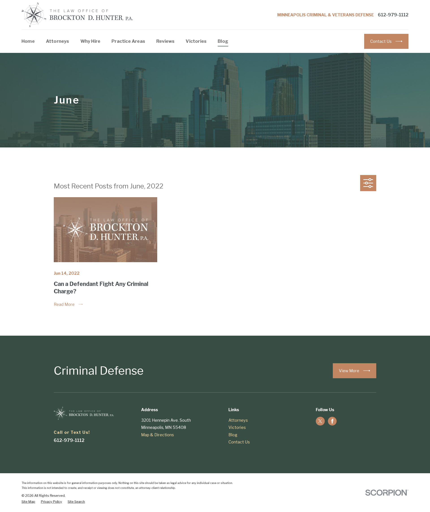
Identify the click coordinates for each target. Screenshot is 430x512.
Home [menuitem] (28, 41)
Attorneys (238, 420)
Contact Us (239, 442)
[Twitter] (320, 421)
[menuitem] (28, 502)
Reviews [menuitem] (165, 41)
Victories (237, 427)
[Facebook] (332, 421)
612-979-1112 (393, 15)
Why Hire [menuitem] (90, 41)
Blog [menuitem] (223, 41)
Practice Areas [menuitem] (128, 41)
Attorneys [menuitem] (57, 41)
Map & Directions (157, 434)
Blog (232, 434)
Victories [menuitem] (196, 41)
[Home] (77, 14)
